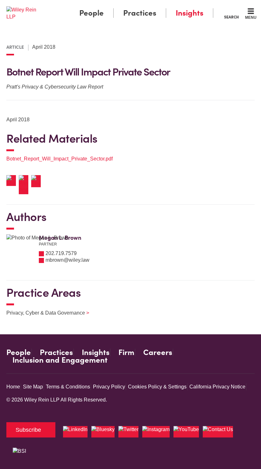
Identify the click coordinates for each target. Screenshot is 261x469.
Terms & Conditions (68, 386)
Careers (157, 352)
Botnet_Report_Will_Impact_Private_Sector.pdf (59, 158)
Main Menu (113, 6)
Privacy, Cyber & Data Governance (43, 313)
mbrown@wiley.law (67, 260)
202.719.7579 (61, 253)
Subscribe (28, 430)
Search (231, 17)
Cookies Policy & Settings (157, 386)
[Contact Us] (218, 431)
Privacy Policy (109, 386)
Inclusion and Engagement (60, 360)
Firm (126, 352)
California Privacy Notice (217, 386)
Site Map (33, 386)
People (91, 13)
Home (13, 386)
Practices (139, 13)
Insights (189, 13)
